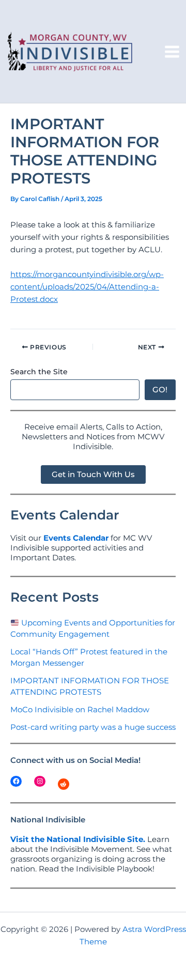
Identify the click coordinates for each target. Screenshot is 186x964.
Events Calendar (76, 538)
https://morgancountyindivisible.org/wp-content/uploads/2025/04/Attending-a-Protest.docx (87, 287)
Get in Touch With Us (93, 474)
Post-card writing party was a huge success (93, 727)
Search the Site (39, 371)
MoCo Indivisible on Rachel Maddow (79, 709)
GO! (159, 389)
